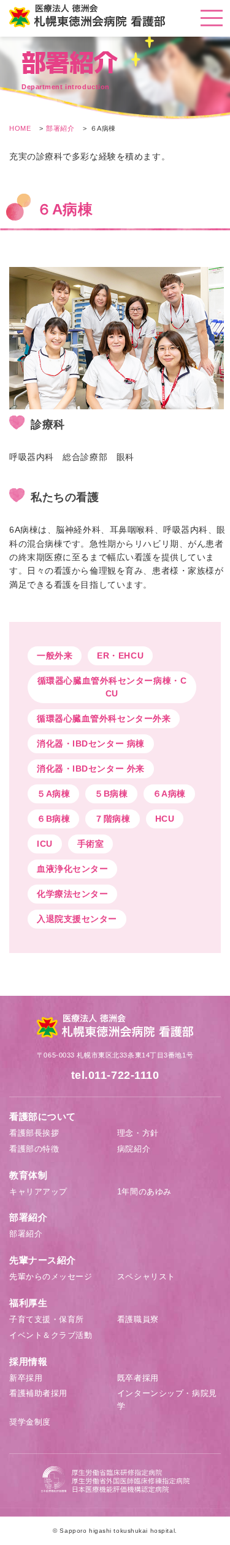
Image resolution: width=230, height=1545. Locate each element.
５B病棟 (111, 793)
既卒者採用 (138, 1377)
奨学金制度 (30, 1421)
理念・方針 (138, 1133)
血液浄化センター (72, 869)
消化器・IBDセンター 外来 (91, 768)
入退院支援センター (77, 919)
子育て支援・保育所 (46, 1319)
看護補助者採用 (38, 1393)
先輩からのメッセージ (51, 1276)
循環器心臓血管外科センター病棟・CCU (112, 687)
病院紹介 (133, 1148)
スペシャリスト (146, 1276)
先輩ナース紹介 (42, 1260)
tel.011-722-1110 (115, 1075)
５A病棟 (53, 793)
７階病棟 (112, 819)
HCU (165, 819)
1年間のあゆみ (144, 1191)
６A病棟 (169, 793)
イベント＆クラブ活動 (51, 1335)
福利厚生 (28, 1303)
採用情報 (28, 1361)
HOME (20, 128)
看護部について (42, 1116)
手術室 (90, 844)
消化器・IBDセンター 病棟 (91, 743)
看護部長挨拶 (34, 1133)
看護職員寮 (138, 1319)
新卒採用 (25, 1377)
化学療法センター (72, 894)
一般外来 (54, 655)
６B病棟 (53, 819)
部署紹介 (60, 128)
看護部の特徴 (34, 1148)
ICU (45, 844)
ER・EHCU (120, 655)
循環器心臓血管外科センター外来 (104, 718)
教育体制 (28, 1175)
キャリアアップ (38, 1191)
